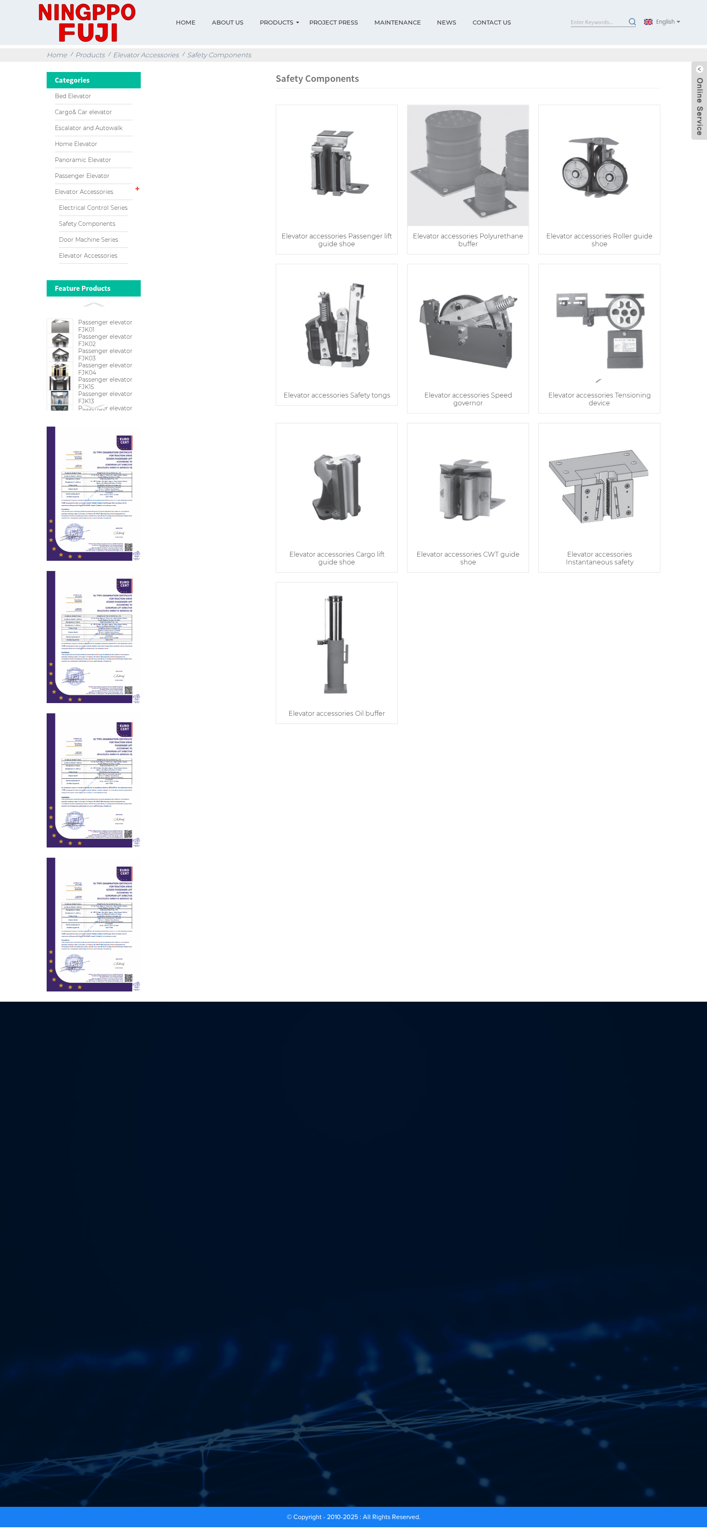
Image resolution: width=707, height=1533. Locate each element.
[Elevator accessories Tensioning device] (599, 324)
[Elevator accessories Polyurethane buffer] (468, 165)
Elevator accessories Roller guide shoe (599, 240)
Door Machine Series (88, 239)
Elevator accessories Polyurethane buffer (468, 240)
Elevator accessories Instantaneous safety (599, 558)
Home (186, 22)
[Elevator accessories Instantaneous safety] (599, 483)
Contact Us (492, 22)
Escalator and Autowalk (88, 128)
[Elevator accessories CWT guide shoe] (468, 483)
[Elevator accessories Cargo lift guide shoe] (336, 483)
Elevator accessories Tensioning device (599, 399)
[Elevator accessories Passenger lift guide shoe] (336, 165)
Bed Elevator (73, 96)
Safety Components (219, 55)
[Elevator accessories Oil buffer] (336, 642)
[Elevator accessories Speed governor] (468, 324)
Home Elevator (76, 144)
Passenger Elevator (82, 176)
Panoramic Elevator (83, 160)
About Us (227, 22)
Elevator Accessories (146, 55)
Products (276, 22)
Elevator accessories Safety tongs (337, 395)
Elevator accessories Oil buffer (336, 713)
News (446, 22)
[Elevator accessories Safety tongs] (336, 324)
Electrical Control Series (93, 207)
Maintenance (397, 22)
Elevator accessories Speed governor (468, 399)
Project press (333, 22)
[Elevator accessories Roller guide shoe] (599, 165)
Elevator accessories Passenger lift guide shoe (336, 240)
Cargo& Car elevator (83, 112)
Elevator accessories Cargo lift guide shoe (337, 558)
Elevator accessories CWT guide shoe (468, 558)
